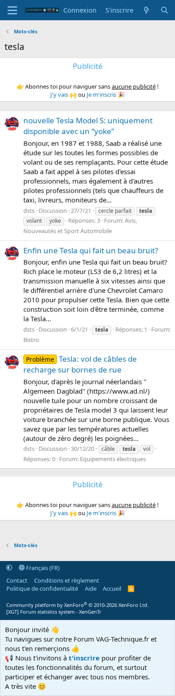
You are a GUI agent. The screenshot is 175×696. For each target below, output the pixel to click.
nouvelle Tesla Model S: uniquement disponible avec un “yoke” (88, 125)
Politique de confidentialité (42, 588)
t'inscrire (84, 657)
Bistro (31, 340)
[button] (9, 568)
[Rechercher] (164, 10)
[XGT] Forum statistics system (53, 611)
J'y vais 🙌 (63, 94)
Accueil (112, 588)
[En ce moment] (146, 10)
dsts (29, 211)
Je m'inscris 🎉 (106, 94)
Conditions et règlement (66, 580)
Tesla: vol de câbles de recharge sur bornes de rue (80, 364)
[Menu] (12, 10)
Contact (16, 580)
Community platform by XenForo (77, 605)
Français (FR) (42, 568)
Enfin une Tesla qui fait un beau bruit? (90, 250)
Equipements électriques (113, 459)
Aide (90, 588)
